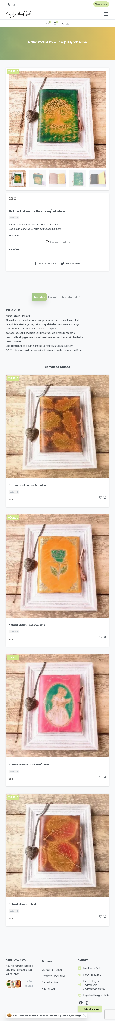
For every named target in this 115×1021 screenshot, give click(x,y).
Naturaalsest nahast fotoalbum (28, 485)
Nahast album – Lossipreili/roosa (29, 764)
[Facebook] (9, 4)
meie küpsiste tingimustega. (67, 1015)
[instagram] (14, 4)
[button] (104, 72)
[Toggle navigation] (106, 13)
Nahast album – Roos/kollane (27, 625)
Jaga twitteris (73, 263)
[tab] (39, 297)
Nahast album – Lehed (22, 904)
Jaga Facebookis (47, 263)
